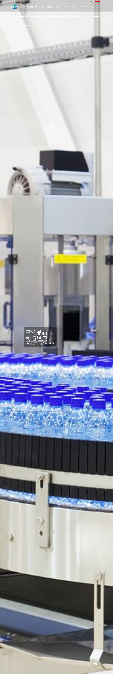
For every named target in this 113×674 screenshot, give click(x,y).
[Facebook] (102, 1)
